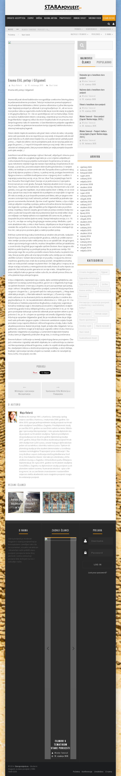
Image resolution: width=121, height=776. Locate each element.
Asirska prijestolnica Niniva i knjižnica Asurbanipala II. (25, 501)
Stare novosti (102, 326)
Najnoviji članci (86, 60)
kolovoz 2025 (86, 170)
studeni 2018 (86, 187)
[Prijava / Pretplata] (113, 24)
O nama (108, 34)
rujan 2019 (85, 175)
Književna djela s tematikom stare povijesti (92, 91)
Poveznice (96, 34)
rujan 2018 (85, 193)
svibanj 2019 (85, 178)
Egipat (31, 17)
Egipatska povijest (88, 284)
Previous (48, 648)
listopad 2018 (86, 190)
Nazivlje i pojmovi (78, 34)
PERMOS (78, 29)
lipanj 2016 (85, 213)
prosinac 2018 (86, 184)
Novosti (83, 296)
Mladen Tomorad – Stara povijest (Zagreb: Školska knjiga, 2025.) (92, 118)
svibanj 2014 (85, 242)
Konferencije (91, 29)
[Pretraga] (109, 24)
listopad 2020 (86, 172)
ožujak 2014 (85, 247)
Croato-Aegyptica (16, 17)
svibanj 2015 (85, 227)
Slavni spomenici (87, 320)
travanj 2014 (85, 244)
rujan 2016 (85, 210)
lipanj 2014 (85, 239)
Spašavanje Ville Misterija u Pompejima (58, 392)
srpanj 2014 (85, 236)
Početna (11, 35)
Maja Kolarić (17, 85)
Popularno (104, 62)
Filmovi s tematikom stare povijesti (92, 104)
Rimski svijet (80, 17)
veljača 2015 (85, 230)
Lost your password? (97, 572)
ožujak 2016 (85, 218)
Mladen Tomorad (25, 507)
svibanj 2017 (85, 204)
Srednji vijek (95, 17)
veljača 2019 (85, 181)
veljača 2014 (85, 250)
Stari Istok (109, 17)
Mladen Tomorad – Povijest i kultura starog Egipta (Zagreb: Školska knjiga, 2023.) (94, 134)
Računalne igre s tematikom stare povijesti (92, 76)
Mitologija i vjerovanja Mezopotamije (24, 392)
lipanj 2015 (85, 224)
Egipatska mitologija (89, 278)
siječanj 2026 (86, 167)
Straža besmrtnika (58, 503)
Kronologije (105, 29)
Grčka (39, 17)
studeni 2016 (86, 207)
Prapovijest (65, 17)
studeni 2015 (86, 221)
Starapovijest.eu (21, 766)
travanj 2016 (85, 216)
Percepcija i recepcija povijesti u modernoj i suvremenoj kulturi (94, 305)
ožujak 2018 (85, 198)
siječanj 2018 (86, 201)
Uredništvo (98, 771)
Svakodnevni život (88, 338)
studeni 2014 (86, 233)
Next (73, 648)
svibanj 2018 (85, 195)
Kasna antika (50, 17)
